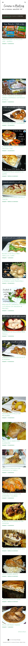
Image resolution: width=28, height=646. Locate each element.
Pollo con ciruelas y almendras (13, 123)
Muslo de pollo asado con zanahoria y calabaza (11, 495)
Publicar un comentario (13, 176)
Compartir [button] (4, 43)
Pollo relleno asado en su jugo (13, 549)
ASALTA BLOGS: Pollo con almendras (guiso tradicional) (13, 280)
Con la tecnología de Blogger (15, 639)
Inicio (3, 9)
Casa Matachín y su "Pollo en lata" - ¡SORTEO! (12, 41)
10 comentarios (11, 445)
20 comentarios (11, 125)
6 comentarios (11, 472)
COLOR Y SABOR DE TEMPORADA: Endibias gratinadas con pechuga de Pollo (13, 98)
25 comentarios (11, 283)
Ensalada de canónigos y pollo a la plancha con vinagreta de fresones (13, 307)
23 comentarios (11, 150)
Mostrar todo (6, 17)
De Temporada (8, 9)
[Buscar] (25, 2)
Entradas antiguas (22, 631)
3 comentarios (11, 101)
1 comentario (10, 257)
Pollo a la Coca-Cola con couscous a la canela (11, 469)
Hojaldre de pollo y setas (11, 600)
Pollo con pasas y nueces (11, 625)
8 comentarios (11, 361)
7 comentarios (11, 336)
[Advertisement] (14, 61)
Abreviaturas (16, 9)
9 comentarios (11, 43)
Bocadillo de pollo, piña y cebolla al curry (11, 255)
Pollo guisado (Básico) (10, 574)
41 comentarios (11, 417)
